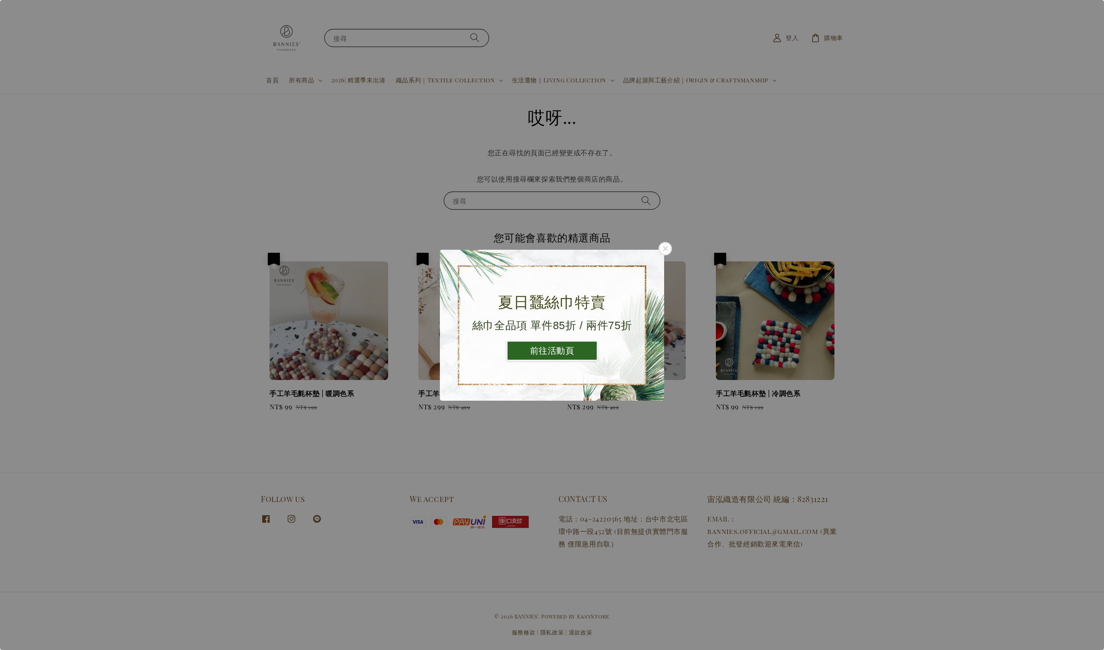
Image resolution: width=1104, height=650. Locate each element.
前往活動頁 (552, 350)
